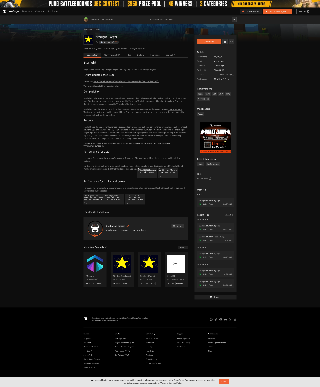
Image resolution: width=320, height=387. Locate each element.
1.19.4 (221, 94)
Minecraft (88, 29)
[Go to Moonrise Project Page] (95, 269)
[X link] (230, 319)
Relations (155, 55)
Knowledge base (183, 339)
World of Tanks (89, 367)
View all (228, 215)
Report (217, 297)
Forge (200, 114)
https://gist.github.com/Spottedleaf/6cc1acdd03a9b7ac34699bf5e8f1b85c (126, 81)
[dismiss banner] (316, 3)
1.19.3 (228, 94)
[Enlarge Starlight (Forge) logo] (88, 40)
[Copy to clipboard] (223, 70)
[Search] (234, 19)
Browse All (107, 19)
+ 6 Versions (203, 99)
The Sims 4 (88, 351)
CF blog (149, 347)
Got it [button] (224, 382)
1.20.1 (208, 94)
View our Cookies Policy (171, 383)
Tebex (210, 347)
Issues (169, 55)
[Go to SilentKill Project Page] (176, 269)
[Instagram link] (211, 319)
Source (204, 179)
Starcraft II (88, 355)
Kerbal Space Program (92, 359)
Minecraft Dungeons (91, 363)
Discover (95, 19)
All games (87, 339)
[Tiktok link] (216, 319)
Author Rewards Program (124, 347)
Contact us (181, 347)
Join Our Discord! (153, 339)
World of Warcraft (91, 347)
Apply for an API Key (123, 351)
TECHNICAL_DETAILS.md (95, 146)
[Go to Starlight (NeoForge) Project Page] (122, 269)
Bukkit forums (151, 359)
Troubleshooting (183, 343)
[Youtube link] (220, 319)
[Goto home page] (10, 11)
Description (92, 55)
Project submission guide (124, 343)
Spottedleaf (111, 226)
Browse (26, 11)
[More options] (315, 11)
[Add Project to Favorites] (225, 41)
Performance (213, 164)
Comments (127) (112, 55)
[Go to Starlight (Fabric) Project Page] (149, 269)
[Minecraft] (86, 19)
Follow (179, 226)
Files (128, 55)
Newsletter (150, 351)
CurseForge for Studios (217, 343)
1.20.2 (200, 94)
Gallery (140, 55)
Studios (51, 11)
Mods (98, 29)
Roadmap (149, 355)
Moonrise (119, 86)
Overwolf (211, 339)
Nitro (210, 351)
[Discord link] (225, 319)
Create (38, 11)
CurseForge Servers (153, 363)
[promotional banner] (160, 3)
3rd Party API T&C (122, 355)
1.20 (214, 94)
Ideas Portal (150, 343)
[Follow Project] (231, 41)
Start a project (120, 339)
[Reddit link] (235, 319)
